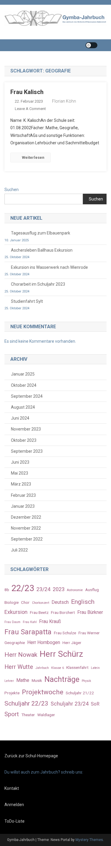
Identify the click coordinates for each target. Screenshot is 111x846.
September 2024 (27, 396)
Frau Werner (89, 632)
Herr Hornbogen (43, 642)
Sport (11, 714)
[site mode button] (91, 45)
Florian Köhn (64, 101)
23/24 (43, 589)
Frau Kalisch (27, 92)
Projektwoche (42, 692)
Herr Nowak (20, 654)
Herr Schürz (61, 654)
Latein (95, 668)
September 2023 (27, 451)
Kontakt (11, 788)
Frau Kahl (30, 622)
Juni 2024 (20, 418)
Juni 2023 (20, 462)
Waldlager (46, 714)
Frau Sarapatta (28, 632)
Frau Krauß (50, 621)
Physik (86, 681)
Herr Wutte (18, 667)
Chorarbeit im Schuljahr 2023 (38, 284)
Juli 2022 (19, 550)
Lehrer (9, 681)
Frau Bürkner (90, 612)
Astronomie (75, 590)
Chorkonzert (40, 603)
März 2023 (21, 484)
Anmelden (14, 804)
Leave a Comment (30, 108)
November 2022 (26, 528)
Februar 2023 (23, 495)
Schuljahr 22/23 (26, 703)
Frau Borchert (63, 612)
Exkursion (16, 612)
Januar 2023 (23, 506)
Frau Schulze (65, 632)
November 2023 (26, 429)
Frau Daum (12, 622)
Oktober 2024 (23, 385)
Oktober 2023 (23, 440)
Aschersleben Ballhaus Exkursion (42, 250)
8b (6, 589)
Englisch (82, 601)
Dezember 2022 (26, 517)
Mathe (22, 680)
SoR (95, 704)
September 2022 (27, 539)
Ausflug (92, 589)
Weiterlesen (33, 157)
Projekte (12, 692)
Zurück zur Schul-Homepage (31, 755)
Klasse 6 (57, 668)
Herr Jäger (71, 642)
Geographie (14, 642)
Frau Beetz (39, 612)
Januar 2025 (23, 374)
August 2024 (23, 407)
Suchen (11, 189)
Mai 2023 (19, 473)
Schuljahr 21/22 (80, 692)
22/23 (23, 588)
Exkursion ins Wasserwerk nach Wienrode (49, 267)
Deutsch (60, 602)
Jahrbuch (42, 668)
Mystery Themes (89, 840)
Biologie (11, 602)
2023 (59, 589)
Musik (37, 680)
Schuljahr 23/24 (70, 704)
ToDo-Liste (14, 821)
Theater (28, 714)
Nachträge (61, 679)
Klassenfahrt (77, 667)
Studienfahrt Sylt (27, 301)
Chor (25, 602)
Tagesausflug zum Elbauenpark (40, 233)
